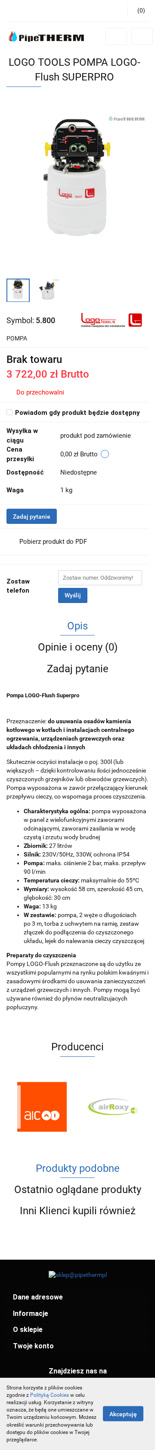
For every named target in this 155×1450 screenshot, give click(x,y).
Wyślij (73, 595)
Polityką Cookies (49, 1395)
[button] (77, 1297)
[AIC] (42, 1107)
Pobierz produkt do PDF (53, 541)
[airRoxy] (113, 1107)
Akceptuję (123, 1414)
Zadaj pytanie (31, 516)
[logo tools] (111, 319)
